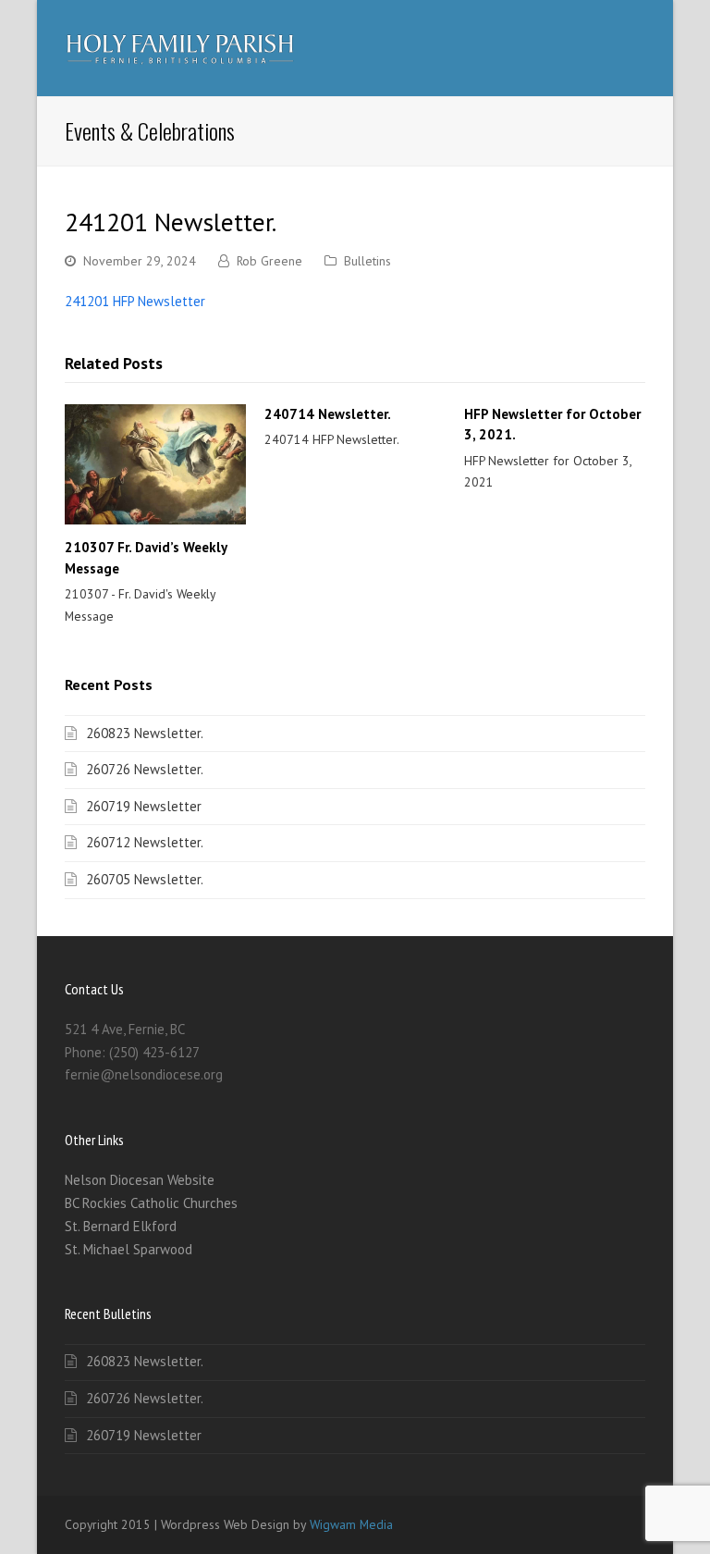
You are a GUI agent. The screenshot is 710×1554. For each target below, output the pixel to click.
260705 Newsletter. (144, 879)
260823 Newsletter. (144, 733)
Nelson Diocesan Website (139, 1180)
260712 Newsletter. (144, 842)
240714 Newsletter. (327, 414)
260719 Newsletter (144, 806)
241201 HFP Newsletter (135, 301)
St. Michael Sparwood (128, 1249)
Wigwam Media (351, 1524)
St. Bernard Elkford (121, 1226)
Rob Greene (269, 261)
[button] (635, 48)
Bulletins (367, 261)
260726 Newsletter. (144, 769)
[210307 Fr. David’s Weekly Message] (155, 464)
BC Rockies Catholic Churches (151, 1203)
